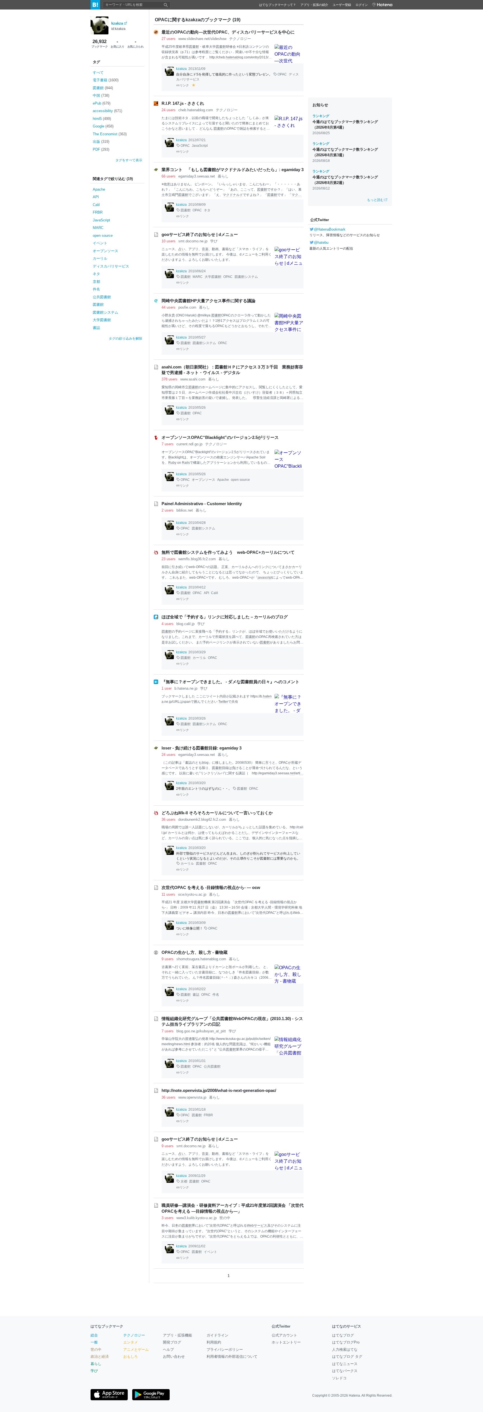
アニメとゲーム (136, 1349)
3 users (168, 1218)
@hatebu (321, 242)
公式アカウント (284, 1335)
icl (301, 773)
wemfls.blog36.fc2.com (197, 559)
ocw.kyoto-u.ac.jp (192, 894)
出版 (101, 141)
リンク (184, 85)
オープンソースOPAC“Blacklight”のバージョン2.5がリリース (220, 437)
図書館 (103, 88)
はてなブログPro (345, 1342)
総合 (94, 1335)
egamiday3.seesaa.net (196, 176)
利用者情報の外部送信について (232, 1356)
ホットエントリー (286, 1342)
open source (103, 235)
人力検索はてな (344, 1349)
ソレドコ (339, 1378)
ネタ (96, 274)
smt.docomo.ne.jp (192, 241)
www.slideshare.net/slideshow (202, 39)
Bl (196, 452)
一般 (94, 1342)
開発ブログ (172, 1342)
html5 (102, 119)
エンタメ (130, 1342)
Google (103, 126)
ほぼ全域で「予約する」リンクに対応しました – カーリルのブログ (225, 617)
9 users (168, 959)
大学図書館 (102, 320)
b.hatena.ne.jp (185, 688)
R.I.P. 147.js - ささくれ (183, 103)
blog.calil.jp (185, 624)
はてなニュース (344, 1364)
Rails (186, 463)
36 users (169, 819)
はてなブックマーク (107, 1326)
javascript (265, 578)
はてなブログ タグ (347, 1356)
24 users (169, 110)
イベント (100, 243)
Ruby (172, 463)
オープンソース (105, 251)
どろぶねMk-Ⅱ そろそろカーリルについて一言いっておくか (217, 813)
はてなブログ (343, 1335)
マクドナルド (233, 195)
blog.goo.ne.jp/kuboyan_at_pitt (201, 1031)
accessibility (107, 111)
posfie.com (187, 307)
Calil (96, 205)
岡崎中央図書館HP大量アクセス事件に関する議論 (208, 301)
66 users (169, 176)
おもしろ (130, 1356)
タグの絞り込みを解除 (125, 338)
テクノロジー (240, 39)
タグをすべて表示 (128, 160)
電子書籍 (106, 80)
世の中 (224, 1218)
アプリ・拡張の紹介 (314, 4)
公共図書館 (102, 297)
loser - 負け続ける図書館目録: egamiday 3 (202, 748)
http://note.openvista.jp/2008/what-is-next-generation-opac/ (219, 1090)
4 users (168, 624)
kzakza (117, 23)
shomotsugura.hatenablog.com (201, 959)
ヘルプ (168, 1349)
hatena (231, 57)
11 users (168, 894)
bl (237, 57)
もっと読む (375, 200)
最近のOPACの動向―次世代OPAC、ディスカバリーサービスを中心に (228, 32)
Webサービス (257, 1225)
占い (181, 249)
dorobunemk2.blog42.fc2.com (202, 819)
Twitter (223, 702)
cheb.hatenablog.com (195, 110)
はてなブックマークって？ (277, 4)
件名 (96, 289)
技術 (178, 118)
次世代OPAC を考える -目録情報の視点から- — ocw (211, 887)
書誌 (96, 328)
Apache (99, 189)
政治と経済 (100, 1356)
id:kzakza (118, 29)
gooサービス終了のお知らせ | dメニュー (200, 234)
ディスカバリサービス (111, 266)
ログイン (362, 4)
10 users (169, 241)
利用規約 (214, 1342)
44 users (169, 307)
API (96, 197)
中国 (101, 95)
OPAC (282, 74)
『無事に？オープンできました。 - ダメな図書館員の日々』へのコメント (230, 682)
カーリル (100, 258)
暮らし (223, 176)
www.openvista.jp (192, 1097)
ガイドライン (217, 1335)
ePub (101, 103)
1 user (167, 688)
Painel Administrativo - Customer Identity (202, 504)
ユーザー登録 (342, 4)
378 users (169, 379)
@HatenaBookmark (329, 229)
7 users (168, 444)
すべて (98, 72)
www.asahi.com (192, 379)
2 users (168, 510)
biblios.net (184, 510)
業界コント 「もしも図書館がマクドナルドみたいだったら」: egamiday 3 (233, 169)
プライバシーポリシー (225, 1349)
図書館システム (105, 312)
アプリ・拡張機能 (177, 1335)
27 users (169, 39)
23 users (169, 559)
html (187, 1044)
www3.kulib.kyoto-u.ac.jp (196, 1218)
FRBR (98, 212)
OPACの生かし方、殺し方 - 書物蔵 (195, 952)
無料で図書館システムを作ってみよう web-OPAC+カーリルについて (228, 552)
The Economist (110, 134)
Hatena (354, 1395)
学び (213, 241)
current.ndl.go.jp (189, 444)
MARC (98, 228)
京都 (96, 282)
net (292, 773)
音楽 (205, 249)
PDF (101, 149)
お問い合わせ (174, 1356)
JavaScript (101, 220)
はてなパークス (344, 1371)
